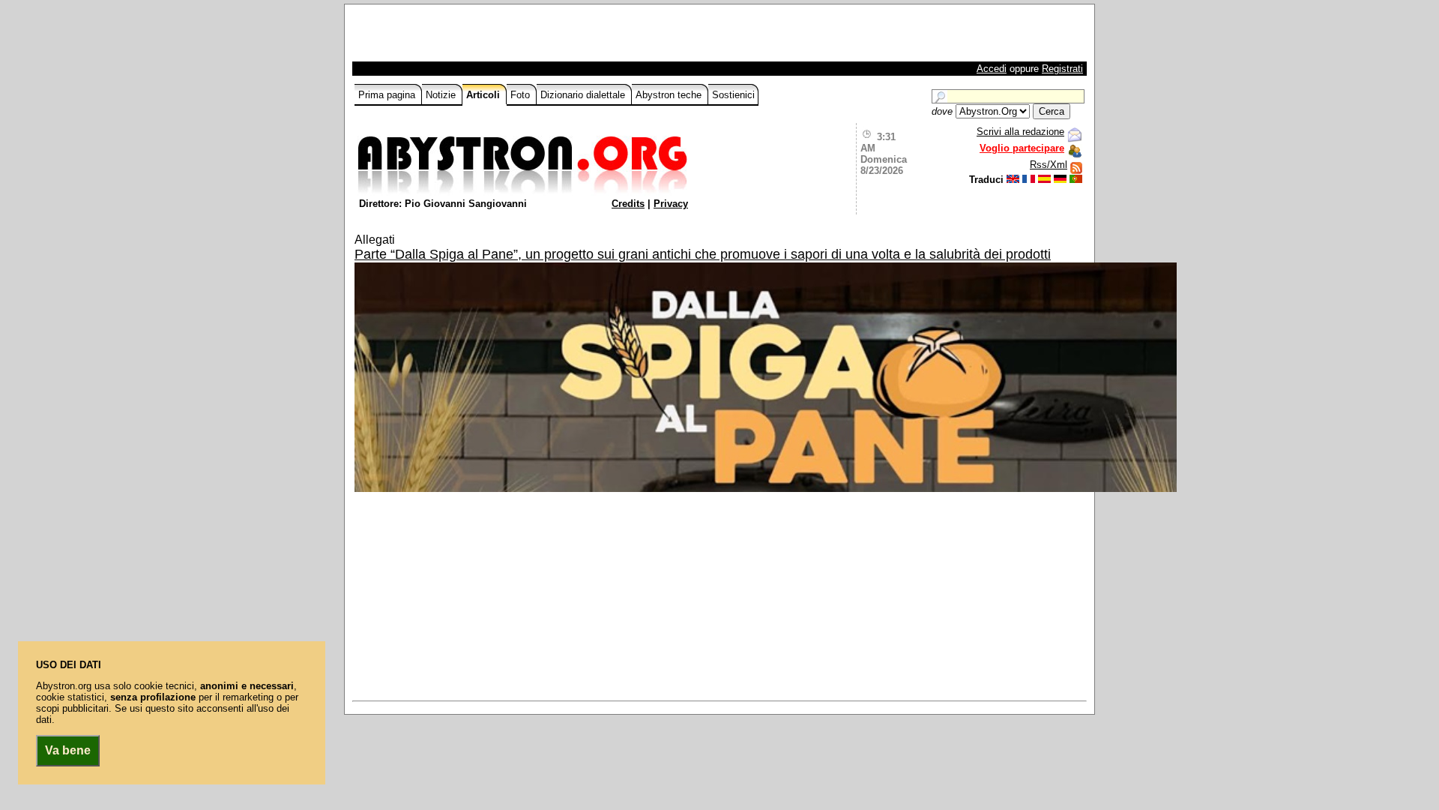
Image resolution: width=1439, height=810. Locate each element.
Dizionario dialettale (584, 94)
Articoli (484, 94)
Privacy (671, 203)
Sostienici (733, 94)
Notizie (442, 94)
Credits (628, 203)
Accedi (992, 68)
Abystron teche (670, 94)
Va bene (68, 750)
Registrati (1062, 68)
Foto (521, 94)
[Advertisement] (530, 36)
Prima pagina (388, 94)
